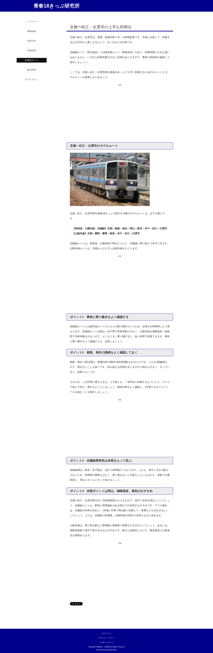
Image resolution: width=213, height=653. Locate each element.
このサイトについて (106, 642)
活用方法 (31, 41)
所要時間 (31, 50)
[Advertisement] (120, 114)
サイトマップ (106, 633)
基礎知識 (31, 31)
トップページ (31, 21)
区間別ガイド (31, 60)
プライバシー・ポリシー (106, 638)
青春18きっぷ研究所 (57, 5)
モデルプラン (31, 79)
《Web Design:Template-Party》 (106, 650)
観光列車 (31, 70)
